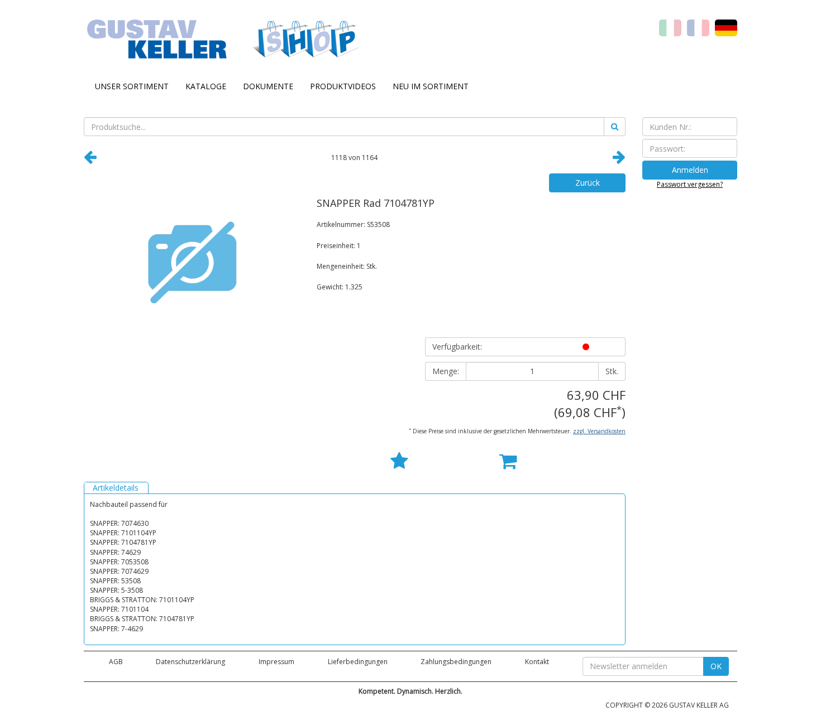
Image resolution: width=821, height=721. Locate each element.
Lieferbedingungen (358, 661)
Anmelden (690, 169)
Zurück (587, 182)
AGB (116, 661)
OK (716, 666)
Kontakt (537, 661)
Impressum (276, 661)
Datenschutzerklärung (190, 661)
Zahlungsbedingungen (456, 661)
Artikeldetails (116, 487)
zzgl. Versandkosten (599, 431)
